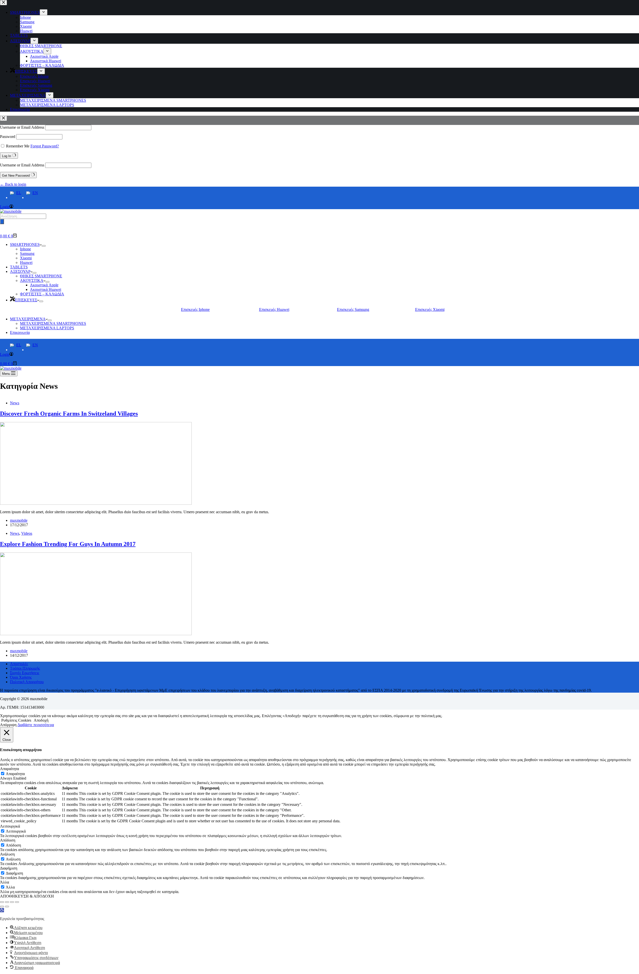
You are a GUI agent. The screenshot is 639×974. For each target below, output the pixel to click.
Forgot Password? (44, 146)
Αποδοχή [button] (41, 720)
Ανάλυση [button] (7, 854)
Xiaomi (26, 258)
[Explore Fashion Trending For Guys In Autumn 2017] (96, 634)
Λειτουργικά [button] (10, 826)
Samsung (27, 253)
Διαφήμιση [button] (8, 868)
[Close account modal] (3, 118)
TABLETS (19, 267)
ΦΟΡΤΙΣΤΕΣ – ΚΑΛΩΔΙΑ (42, 294)
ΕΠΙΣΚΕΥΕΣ (26, 300)
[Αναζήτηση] (2, 221)
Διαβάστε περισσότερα (35, 725)
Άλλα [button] (4, 882)
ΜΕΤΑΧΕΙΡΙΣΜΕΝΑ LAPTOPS (47, 328)
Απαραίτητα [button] (9, 769)
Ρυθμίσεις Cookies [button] (16, 720)
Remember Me (17, 146)
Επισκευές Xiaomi (430, 309)
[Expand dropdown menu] (44, 246)
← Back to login (13, 184)
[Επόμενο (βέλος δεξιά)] (7, 906)
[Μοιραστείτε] (12, 902)
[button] (2, 910)
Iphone (25, 249)
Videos (26, 533)
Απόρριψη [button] (8, 725)
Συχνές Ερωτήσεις (24, 673)
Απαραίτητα (15, 774)
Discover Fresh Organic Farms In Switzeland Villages (69, 413)
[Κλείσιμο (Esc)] (17, 902)
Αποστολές (19, 664)
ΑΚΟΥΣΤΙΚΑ (31, 280)
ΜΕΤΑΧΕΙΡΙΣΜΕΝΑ (28, 319)
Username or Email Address (22, 127)
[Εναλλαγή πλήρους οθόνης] (7, 902)
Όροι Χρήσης (21, 677)
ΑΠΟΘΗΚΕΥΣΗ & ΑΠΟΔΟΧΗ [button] (27, 896)
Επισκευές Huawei (274, 309)
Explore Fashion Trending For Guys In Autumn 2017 (68, 544)
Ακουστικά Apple (44, 285)
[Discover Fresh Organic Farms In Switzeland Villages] (96, 503)
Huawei (26, 262)
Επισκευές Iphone (195, 309)
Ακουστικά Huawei (45, 289)
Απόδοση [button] (7, 840)
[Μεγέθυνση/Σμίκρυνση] (2, 902)
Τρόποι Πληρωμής (25, 668)
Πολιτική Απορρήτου (27, 682)
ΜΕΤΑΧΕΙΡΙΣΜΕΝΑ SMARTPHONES (53, 323)
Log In (7, 156)
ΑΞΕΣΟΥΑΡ (20, 271)
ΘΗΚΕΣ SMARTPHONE (41, 276)
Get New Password (16, 175)
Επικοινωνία (20, 332)
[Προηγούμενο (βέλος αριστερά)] (2, 906)
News (14, 403)
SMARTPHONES (25, 244)
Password (7, 136)
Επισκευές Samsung (353, 309)
